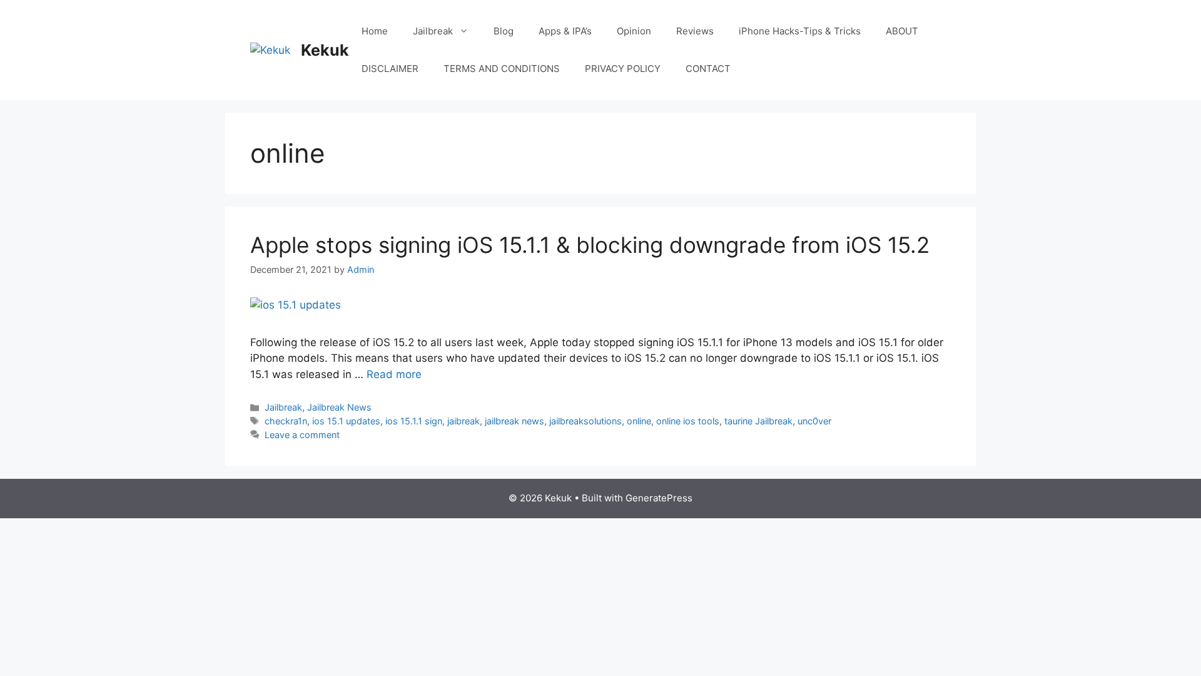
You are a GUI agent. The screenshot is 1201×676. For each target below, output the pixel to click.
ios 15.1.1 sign (413, 421)
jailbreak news (514, 421)
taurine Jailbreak (758, 421)
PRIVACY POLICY (623, 68)
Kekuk (325, 50)
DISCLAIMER (390, 68)
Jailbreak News (339, 407)
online (639, 421)
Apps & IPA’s (565, 31)
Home (375, 31)
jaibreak (463, 421)
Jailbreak (433, 31)
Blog (504, 31)
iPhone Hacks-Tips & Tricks (800, 31)
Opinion (634, 31)
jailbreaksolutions (585, 421)
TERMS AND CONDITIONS (501, 68)
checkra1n (286, 421)
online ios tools (687, 421)
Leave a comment (302, 434)
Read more (394, 374)
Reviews (695, 31)
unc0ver (814, 421)
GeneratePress (659, 498)
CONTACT (708, 68)
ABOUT (902, 31)
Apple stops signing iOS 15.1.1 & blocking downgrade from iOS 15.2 (590, 245)
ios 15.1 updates (346, 421)
